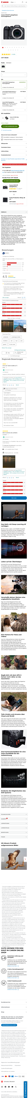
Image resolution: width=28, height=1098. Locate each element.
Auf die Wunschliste (7, 130)
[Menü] (26, 2)
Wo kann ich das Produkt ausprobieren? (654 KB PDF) (13, 159)
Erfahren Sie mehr (12, 966)
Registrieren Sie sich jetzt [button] (9, 1025)
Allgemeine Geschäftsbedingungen (10, 1062)
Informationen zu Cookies (8, 1071)
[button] (2, 47)
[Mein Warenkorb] (22, 2)
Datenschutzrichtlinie (6, 1065)
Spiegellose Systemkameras (8, 10)
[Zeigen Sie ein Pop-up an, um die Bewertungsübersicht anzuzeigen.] (22, 189)
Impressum (18, 1065)
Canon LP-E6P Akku (14, 117)
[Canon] (4, 2)
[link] (14, 82)
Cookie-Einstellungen (6, 1068)
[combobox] (14, 6)
